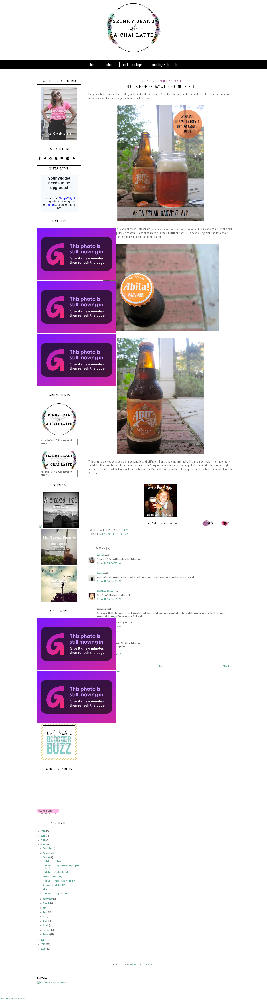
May (45, 916)
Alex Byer (101, 554)
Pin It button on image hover (12, 998)
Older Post (227, 666)
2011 (43, 939)
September (48, 898)
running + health (164, 64)
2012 (43, 844)
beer (102, 534)
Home (94, 64)
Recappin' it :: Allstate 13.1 (54, 885)
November (47, 852)
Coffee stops (133, 64)
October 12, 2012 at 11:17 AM (109, 563)
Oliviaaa (100, 572)
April (45, 920)
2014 (43, 835)
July (45, 907)
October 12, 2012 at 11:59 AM (109, 581)
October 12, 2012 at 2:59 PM (109, 599)
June (45, 912)
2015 (43, 831)
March (46, 925)
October (46, 857)
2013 (43, 839)
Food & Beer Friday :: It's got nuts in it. (59, 880)
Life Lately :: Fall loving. (53, 861)
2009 (43, 948)
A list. (45, 889)
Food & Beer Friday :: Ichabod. (56, 893)
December (48, 848)
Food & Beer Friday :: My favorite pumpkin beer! (61, 866)
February (47, 929)
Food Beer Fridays (117, 534)
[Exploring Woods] (59, 601)
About (110, 64)
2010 (43, 944)
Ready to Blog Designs (142, 964)
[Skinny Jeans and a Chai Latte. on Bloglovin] (48, 812)
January (46, 934)
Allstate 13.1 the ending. (53, 876)
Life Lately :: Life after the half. (56, 872)
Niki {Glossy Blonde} (105, 591)
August (46, 903)
